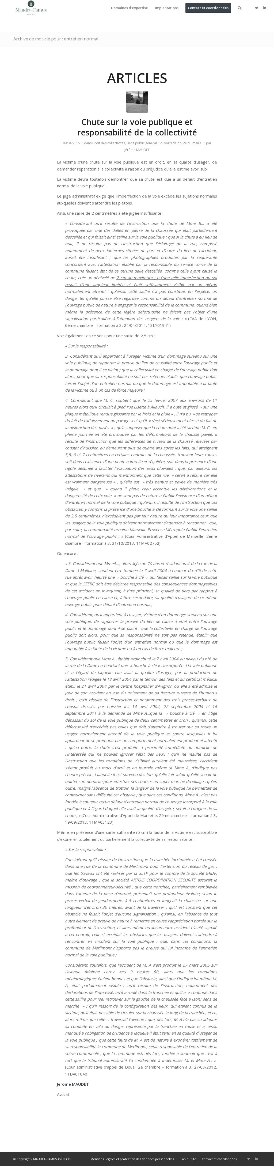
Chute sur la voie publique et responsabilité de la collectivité (137, 127)
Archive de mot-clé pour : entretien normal (55, 39)
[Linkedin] (265, 8)
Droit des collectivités (108, 143)
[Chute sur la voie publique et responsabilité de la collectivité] (137, 102)
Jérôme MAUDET (137, 149)
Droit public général (142, 143)
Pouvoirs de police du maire (179, 143)
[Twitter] (257, 8)
